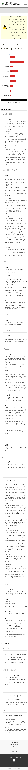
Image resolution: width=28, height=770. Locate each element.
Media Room (15, 746)
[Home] (12, 4)
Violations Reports (14, 744)
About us (14, 751)
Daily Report (4, 11)
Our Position (15, 742)
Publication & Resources (14, 749)
